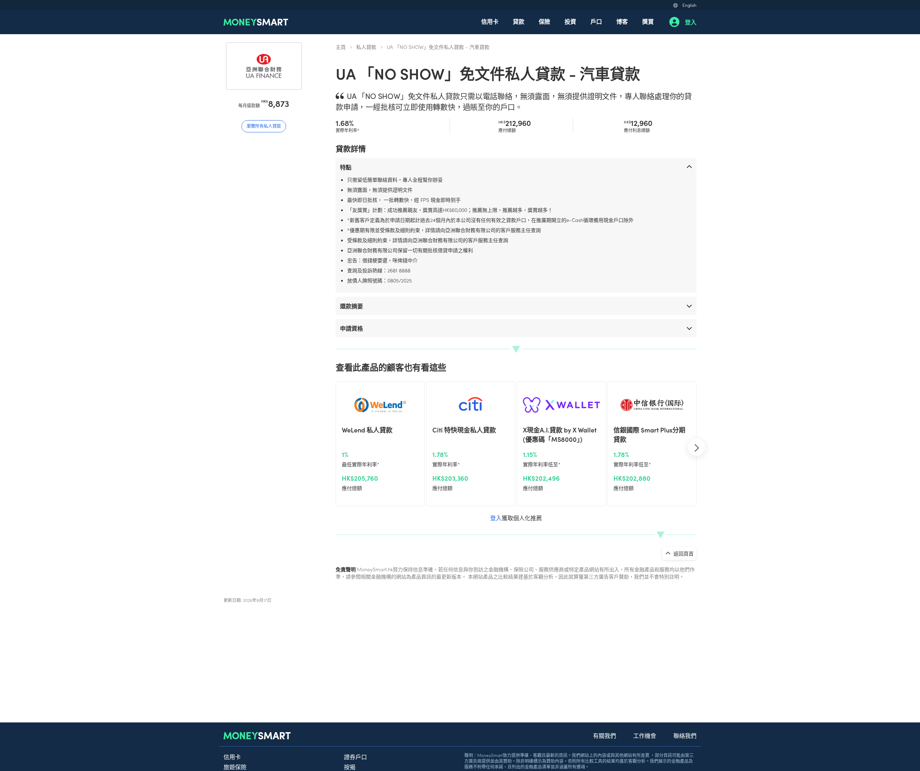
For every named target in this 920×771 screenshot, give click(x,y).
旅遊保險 (235, 767)
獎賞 (648, 21)
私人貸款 (366, 46)
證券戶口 (355, 757)
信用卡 (489, 21)
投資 (570, 21)
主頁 (341, 46)
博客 (622, 21)
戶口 (596, 21)
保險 (544, 21)
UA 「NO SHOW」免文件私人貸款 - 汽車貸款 (438, 46)
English (689, 5)
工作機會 (644, 735)
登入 (690, 22)
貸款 (518, 21)
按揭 (349, 767)
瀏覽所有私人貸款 (264, 126)
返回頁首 (683, 553)
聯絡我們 (684, 735)
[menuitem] (490, 22)
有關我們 (604, 735)
